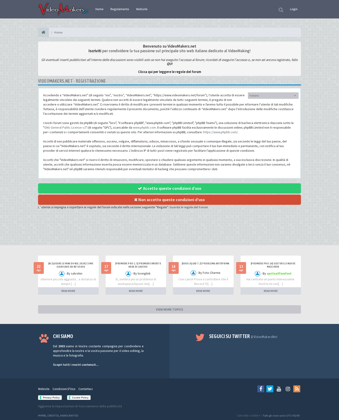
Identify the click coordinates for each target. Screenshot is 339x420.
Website (142, 9)
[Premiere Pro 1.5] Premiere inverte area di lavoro (138, 265)
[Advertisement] (169, 231)
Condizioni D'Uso (64, 389)
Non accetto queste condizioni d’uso (171, 199)
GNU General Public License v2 (65, 127)
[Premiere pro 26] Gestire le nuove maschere (273, 265)
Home (99, 9)
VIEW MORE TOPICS (169, 309)
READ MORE (68, 291)
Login (293, 9)
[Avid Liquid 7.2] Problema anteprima (205, 263)
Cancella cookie (248, 415)
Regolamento (119, 9)
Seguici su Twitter (243, 336)
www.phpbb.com (144, 127)
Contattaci (85, 389)
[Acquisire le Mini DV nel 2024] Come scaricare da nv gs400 (70, 265)
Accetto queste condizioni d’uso (171, 188)
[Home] (43, 32)
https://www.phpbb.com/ (220, 132)
